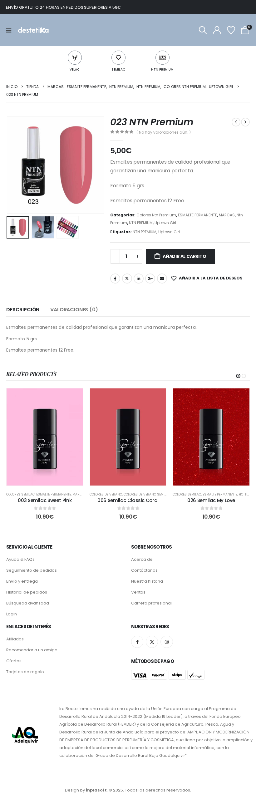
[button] (203, 30)
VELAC (75, 69)
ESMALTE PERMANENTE (197, 215)
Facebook (115, 279)
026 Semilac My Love (211, 500)
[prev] (236, 122)
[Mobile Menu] (11, 30)
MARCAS (227, 215)
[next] (245, 122)
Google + (150, 279)
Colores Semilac (20, 494)
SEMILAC (118, 69)
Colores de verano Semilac (147, 494)
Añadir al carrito (184, 256)
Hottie (244, 494)
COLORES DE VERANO (106, 494)
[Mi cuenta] (217, 30)
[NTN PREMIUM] (162, 58)
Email (162, 279)
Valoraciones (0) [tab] (74, 309)
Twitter (127, 279)
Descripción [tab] (22, 309)
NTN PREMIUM (162, 69)
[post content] (45, 437)
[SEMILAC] (118, 58)
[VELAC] (75, 58)
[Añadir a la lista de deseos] (74, 398)
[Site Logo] (33, 30)
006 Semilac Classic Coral (128, 500)
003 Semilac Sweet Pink (44, 500)
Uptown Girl (165, 222)
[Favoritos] (231, 30)
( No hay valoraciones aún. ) (163, 132)
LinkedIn (139, 279)
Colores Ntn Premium (156, 215)
